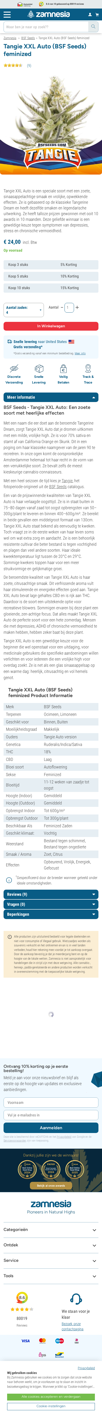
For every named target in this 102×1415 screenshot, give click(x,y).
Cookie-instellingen (51, 1406)
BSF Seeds (58, 486)
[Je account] (90, 14)
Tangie (67, 480)
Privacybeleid (64, 1136)
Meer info (80, 353)
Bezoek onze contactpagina (72, 1326)
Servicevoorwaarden (15, 1140)
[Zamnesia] (48, 14)
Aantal (54, 307)
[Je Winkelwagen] (97, 14)
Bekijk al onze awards (51, 1185)
